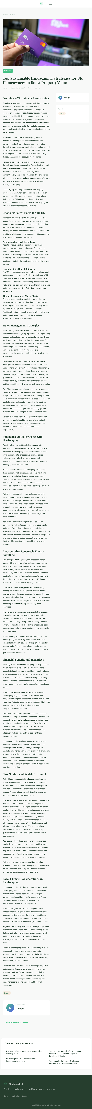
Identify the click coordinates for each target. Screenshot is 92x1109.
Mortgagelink (16, 1083)
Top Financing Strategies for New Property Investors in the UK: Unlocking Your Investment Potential (65, 1053)
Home (6, 1096)
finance (12, 14)
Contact (25, 1096)
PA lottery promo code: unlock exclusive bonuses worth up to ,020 (21, 1060)
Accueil (5, 14)
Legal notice (15, 1096)
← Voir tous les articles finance (15, 1023)
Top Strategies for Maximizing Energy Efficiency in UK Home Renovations (64, 1062)
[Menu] (50, 4)
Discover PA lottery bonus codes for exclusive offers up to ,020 (24, 1052)
